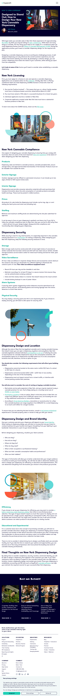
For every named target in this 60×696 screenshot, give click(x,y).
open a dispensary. (35, 42)
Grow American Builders (21, 401)
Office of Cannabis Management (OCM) (37, 46)
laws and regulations (39, 155)
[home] (5, 3)
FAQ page (40, 107)
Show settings (30, 693)
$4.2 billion (5, 42)
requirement (21, 237)
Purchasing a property (12, 394)
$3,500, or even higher (12, 392)
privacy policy (38, 690)
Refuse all (48, 693)
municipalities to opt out (35, 353)
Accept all (11, 693)
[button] (57, 3)
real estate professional (48, 410)
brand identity (49, 422)
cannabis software (45, 563)
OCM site (31, 81)
